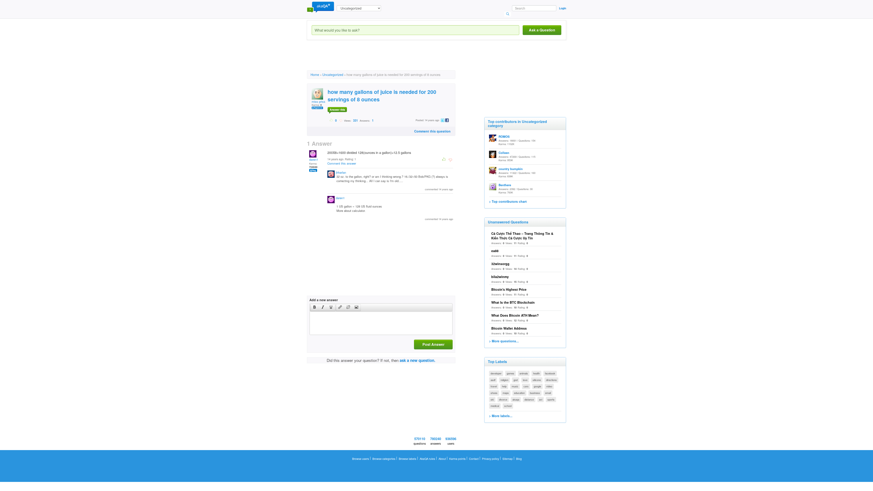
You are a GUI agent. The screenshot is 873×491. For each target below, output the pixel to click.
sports (550, 399)
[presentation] (315, 307)
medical (495, 406)
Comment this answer (341, 163)
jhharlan (341, 172)
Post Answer (433, 344)
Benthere (505, 185)
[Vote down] (341, 120)
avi (540, 399)
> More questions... (504, 341)
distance (529, 399)
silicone (537, 380)
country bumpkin (511, 169)
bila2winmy (500, 276)
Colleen (504, 152)
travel (494, 386)
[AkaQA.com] (321, 7)
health (536, 373)
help (504, 386)
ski (492, 399)
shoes (494, 393)
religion (504, 380)
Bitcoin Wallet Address (509, 328)
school (508, 406)
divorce (503, 399)
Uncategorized (332, 74)
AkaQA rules (427, 459)
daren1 (313, 159)
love (525, 380)
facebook (550, 373)
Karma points (457, 459)
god (516, 380)
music (515, 386)
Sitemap (507, 459)
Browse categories (383, 459)
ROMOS (504, 136)
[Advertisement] (389, 59)
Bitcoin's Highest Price (509, 289)
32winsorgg (500, 263)
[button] (314, 307)
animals (523, 373)
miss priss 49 (320, 101)
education (519, 393)
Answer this (337, 110)
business (535, 393)
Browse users (360, 459)
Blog (519, 459)
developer (496, 373)
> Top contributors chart (508, 201)
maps (506, 393)
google (537, 386)
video (549, 386)
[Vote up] (331, 120)
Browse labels (407, 459)
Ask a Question (542, 30)
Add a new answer (323, 300)
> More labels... (500, 415)
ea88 (495, 250)
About (442, 459)
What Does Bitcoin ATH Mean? (515, 315)
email (548, 393)
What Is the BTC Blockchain (513, 302)
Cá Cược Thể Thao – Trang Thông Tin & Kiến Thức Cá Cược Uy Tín (522, 235)
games (510, 373)
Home (315, 74)
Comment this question (432, 131)
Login (562, 8)
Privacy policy (490, 459)
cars (526, 386)
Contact (474, 459)
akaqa (515, 399)
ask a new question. (417, 360)
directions (551, 380)
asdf (493, 380)
